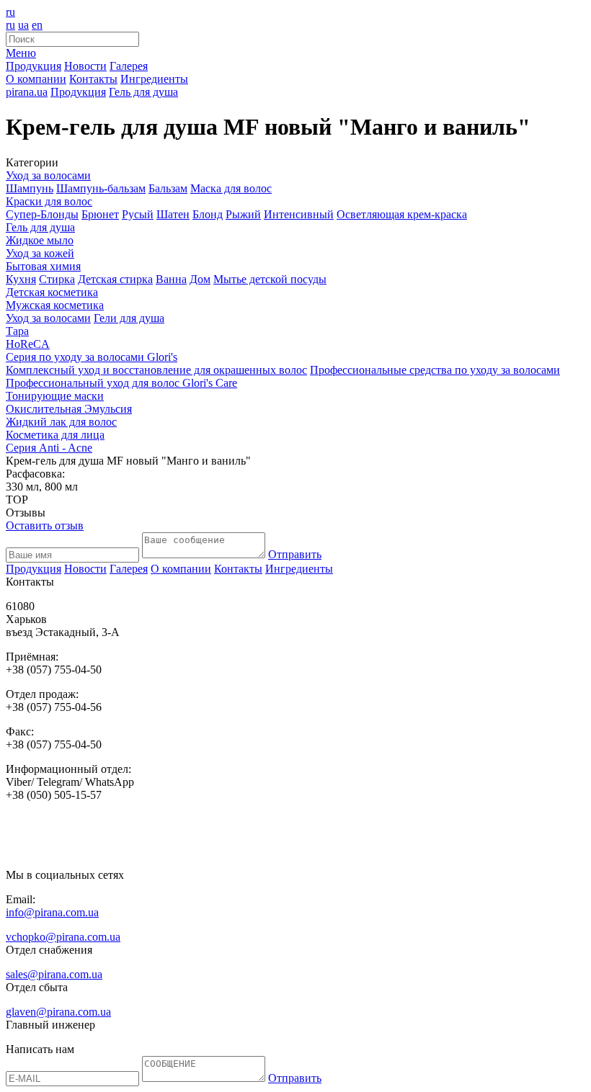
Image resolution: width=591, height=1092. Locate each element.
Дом (200, 279)
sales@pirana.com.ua (54, 974)
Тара (17, 331)
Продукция (33, 66)
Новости (85, 66)
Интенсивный (299, 214)
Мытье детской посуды (269, 279)
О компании (36, 79)
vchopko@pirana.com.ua (63, 937)
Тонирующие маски (55, 396)
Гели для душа (129, 318)
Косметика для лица (55, 435)
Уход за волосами (48, 175)
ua (23, 25)
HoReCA (28, 344)
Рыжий (243, 214)
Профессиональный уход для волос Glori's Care (121, 383)
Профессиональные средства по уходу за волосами (435, 370)
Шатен (173, 214)
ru (10, 12)
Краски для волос (49, 201)
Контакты (93, 79)
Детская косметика (52, 292)
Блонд (207, 214)
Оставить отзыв (45, 525)
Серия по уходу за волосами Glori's (91, 357)
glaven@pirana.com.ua (58, 1012)
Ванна (171, 279)
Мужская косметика (55, 305)
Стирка (57, 279)
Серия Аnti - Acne (49, 448)
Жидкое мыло (40, 240)
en (37, 25)
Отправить (294, 554)
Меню (21, 53)
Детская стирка (115, 279)
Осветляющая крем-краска (402, 214)
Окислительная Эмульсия (69, 409)
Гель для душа (40, 227)
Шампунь (29, 188)
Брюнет (100, 214)
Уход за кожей (40, 253)
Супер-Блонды (42, 214)
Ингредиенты (154, 79)
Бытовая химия (43, 266)
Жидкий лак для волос (61, 422)
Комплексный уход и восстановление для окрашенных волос (156, 370)
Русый (138, 214)
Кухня (21, 279)
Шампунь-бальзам (101, 188)
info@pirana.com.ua (52, 912)
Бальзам (167, 188)
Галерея (129, 66)
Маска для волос (231, 188)
